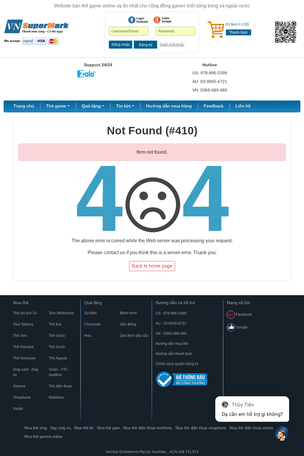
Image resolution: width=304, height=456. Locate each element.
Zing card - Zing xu (25, 372)
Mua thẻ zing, (36, 428)
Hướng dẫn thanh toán (174, 354)
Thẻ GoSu (57, 336)
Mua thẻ (20, 302)
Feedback (214, 106)
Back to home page (152, 265)
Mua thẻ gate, (109, 428)
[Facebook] (138, 19)
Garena (19, 386)
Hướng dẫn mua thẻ (172, 344)
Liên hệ (243, 106)
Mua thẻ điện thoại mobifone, (148, 428)
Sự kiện (90, 313)
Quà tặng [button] (91, 106)
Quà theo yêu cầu (134, 336)
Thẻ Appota (58, 358)
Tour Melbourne (61, 313)
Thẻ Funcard (23, 347)
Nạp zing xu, (61, 428)
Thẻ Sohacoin (24, 358)
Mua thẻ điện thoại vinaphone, (201, 428)
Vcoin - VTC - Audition (59, 372)
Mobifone (56, 397)
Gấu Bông (128, 324)
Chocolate (92, 324)
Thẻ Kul (55, 324)
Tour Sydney (23, 324)
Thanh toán (238, 32)
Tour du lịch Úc (25, 313)
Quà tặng (93, 302)
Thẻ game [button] (56, 106)
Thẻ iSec (20, 336)
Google (241, 327)
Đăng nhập (121, 45)
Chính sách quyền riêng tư (177, 364)
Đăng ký (145, 45)
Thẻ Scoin (57, 347)
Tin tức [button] (123, 106)
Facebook (243, 314)
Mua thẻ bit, (84, 428)
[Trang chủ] (36, 32)
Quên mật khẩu (172, 45)
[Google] (162, 19)
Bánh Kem (128, 313)
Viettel (18, 409)
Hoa (87, 336)
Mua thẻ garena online (43, 436)
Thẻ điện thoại (60, 386)
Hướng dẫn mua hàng (169, 106)
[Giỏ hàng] (215, 29)
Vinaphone (22, 397)
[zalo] (287, 32)
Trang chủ (23, 106)
